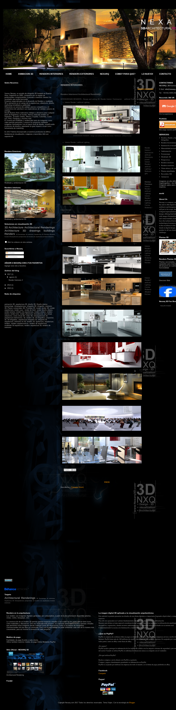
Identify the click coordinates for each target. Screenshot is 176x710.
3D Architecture (14, 227)
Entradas (11, 253)
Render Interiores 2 (16, 280)
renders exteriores (48, 236)
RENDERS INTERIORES (51, 74)
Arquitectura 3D (39, 234)
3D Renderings (20, 234)
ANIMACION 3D (25, 74)
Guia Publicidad (166, 275)
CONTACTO (165, 74)
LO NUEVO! (147, 74)
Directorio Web (164, 280)
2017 (9, 274)
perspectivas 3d (23, 236)
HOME (9, 74)
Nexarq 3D (162, 285)
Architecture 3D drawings (22, 230)
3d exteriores (30, 234)
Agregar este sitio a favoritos (15, 266)
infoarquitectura (14, 236)
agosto (12, 277)
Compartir (102, 673)
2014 (9, 285)
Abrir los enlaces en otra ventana (19, 242)
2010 (9, 288)
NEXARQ (104, 74)
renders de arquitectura (36, 236)
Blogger (132, 703)
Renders (46, 234)
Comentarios (13, 257)
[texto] (102, 134)
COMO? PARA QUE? (125, 74)
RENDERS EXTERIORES (81, 74)
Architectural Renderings (39, 227)
